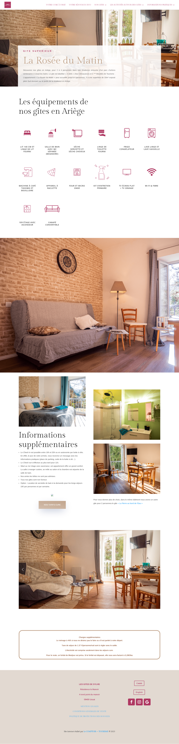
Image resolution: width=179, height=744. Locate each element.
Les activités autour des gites (125, 5)
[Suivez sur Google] (147, 702)
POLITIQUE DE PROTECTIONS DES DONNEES (89, 716)
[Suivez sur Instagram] (139, 702)
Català (139, 683)
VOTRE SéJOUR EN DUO (80, 5)
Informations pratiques (159, 5)
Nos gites (99, 5)
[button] (23, 569)
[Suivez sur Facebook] (131, 702)
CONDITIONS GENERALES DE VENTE (89, 711)
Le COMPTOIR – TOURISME (96, 731)
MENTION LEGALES (89, 706)
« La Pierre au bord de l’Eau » (130, 503)
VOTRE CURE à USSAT (56, 5)
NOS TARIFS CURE (52, 505)
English (139, 692)
